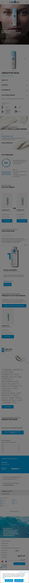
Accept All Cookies (19, 580)
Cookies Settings (8, 580)
